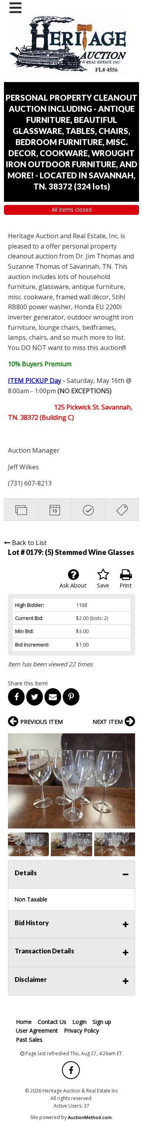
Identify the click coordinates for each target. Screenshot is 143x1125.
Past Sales (29, 1039)
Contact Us (52, 1022)
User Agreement (37, 1030)
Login (79, 1022)
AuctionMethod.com (90, 1117)
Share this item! (28, 683)
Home (24, 1022)
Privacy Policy (81, 1030)
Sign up (102, 1022)
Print (126, 585)
